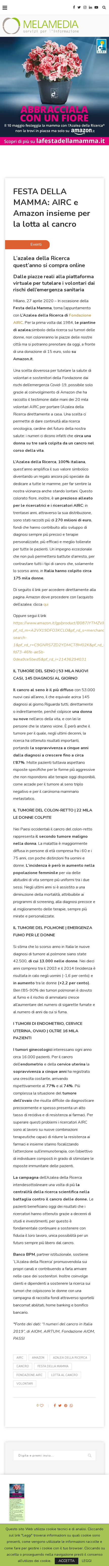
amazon (38, 1358)
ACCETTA (67, 1560)
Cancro (22, 1366)
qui (45, 604)
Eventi (36, 244)
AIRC (19, 1358)
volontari (24, 1384)
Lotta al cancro (64, 1375)
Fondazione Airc (29, 1375)
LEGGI (87, 1561)
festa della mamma (53, 1366)
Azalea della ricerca (70, 1358)
